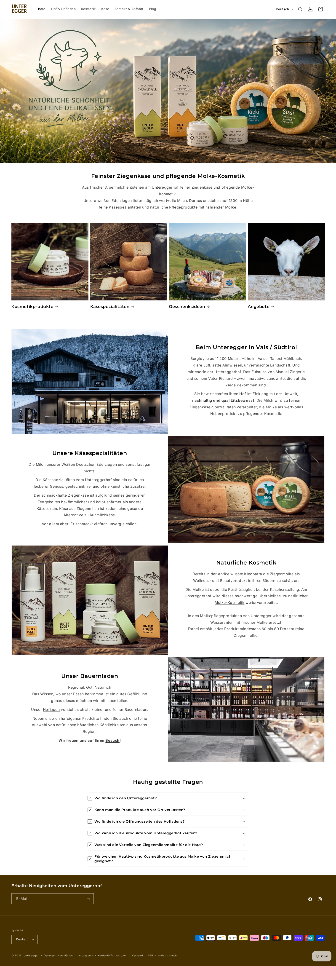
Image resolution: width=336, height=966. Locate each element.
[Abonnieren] (88, 898)
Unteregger (31, 955)
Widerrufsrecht (168, 955)
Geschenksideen (187, 306)
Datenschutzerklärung (59, 955)
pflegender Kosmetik (262, 413)
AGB (150, 955)
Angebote (259, 306)
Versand (137, 955)
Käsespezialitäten (110, 306)
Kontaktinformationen (113, 955)
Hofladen (51, 709)
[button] (300, 9)
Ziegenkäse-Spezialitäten (212, 407)
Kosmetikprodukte (32, 306)
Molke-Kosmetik (229, 602)
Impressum (85, 955)
